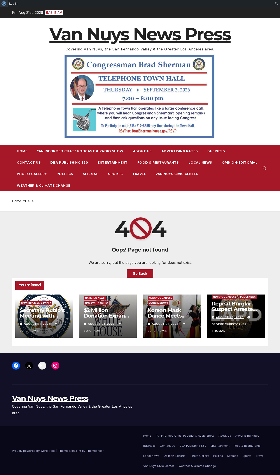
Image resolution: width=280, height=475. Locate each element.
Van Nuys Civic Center (177, 174)
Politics (65, 174)
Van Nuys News (158, 303)
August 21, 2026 (38, 323)
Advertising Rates (179, 151)
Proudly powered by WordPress (34, 450)
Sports (115, 174)
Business (216, 151)
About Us (142, 151)
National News (95, 297)
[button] (264, 168)
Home (22, 151)
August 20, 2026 (230, 317)
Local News (200, 162)
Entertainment (113, 162)
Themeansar (94, 450)
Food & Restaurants (158, 162)
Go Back (140, 273)
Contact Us (29, 162)
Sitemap (91, 174)
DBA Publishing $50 (69, 162)
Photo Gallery (32, 174)
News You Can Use (96, 303)
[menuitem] (4, 3)
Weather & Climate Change (43, 186)
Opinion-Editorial (240, 162)
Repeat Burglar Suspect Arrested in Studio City (234, 309)
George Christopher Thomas (229, 327)
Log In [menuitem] (13, 3)
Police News (248, 296)
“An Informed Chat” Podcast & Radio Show (80, 151)
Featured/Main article (36, 303)
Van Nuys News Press (140, 34)
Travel (139, 174)
